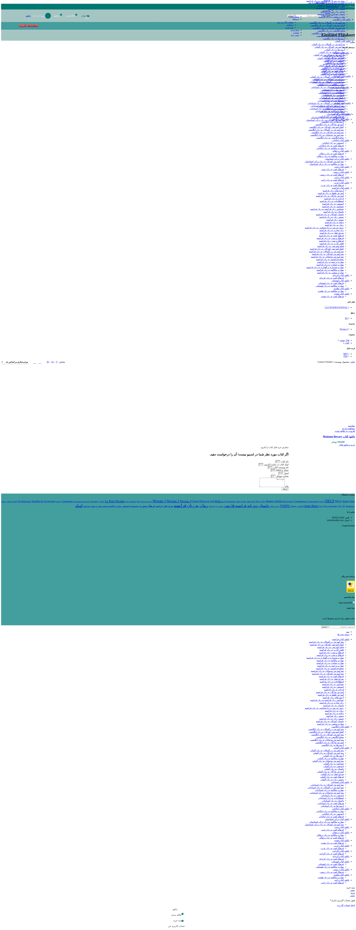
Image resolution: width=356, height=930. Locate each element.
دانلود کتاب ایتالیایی (340, 140)
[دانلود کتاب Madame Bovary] (334, 423)
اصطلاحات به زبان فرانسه (332, 201)
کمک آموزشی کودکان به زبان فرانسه (327, 249)
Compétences (300, 501)
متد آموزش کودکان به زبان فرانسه (328, 254)
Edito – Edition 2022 (9, 502)
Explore (58, 502)
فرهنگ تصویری (147, 506)
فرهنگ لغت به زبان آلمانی (333, 71)
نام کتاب (284, 461)
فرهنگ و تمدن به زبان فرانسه (330, 238)
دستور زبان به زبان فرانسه (331, 217)
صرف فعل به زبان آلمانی (333, 68)
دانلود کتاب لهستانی (340, 280)
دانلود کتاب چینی (341, 167)
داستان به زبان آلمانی (335, 63)
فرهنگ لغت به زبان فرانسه (331, 235)
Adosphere (231, 501)
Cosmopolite (313, 501)
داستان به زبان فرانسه (333, 212)
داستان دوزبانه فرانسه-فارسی (246, 506)
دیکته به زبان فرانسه (335, 6)
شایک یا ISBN (282, 470)
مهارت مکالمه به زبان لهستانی (330, 286)
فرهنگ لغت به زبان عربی (332, 185)
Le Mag (101, 502)
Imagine (94, 501)
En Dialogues (24, 501)
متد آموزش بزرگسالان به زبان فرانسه (326, 251)
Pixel (321, 506)
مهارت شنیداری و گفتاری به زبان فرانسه (325, 267)
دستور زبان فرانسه (336, 9)
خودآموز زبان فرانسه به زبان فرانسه (327, 209)
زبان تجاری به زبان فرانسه (331, 230)
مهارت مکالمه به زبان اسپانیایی (331, 84)
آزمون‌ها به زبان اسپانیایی (333, 100)
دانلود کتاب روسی (341, 172)
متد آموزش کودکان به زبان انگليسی (328, 28)
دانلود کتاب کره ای (340, 275)
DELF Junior (342, 501)
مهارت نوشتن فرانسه (92, 506)
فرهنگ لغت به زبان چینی (332, 169)
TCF (339, 506)
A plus (262, 501)
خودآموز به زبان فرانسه (333, 206)
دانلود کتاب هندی (341, 294)
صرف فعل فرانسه (164, 506)
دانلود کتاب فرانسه (340, 188)
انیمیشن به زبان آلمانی (335, 60)
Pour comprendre (330, 506)
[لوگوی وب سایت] (348, 22)
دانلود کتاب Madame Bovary (339, 436)
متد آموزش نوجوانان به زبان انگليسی (328, 33)
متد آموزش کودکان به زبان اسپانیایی (328, 79)
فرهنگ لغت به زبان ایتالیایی (332, 111)
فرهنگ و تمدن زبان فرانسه (331, 241)
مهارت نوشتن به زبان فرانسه (330, 272)
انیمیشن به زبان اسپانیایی (333, 90)
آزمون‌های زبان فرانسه (333, 190)
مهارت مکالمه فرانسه (111, 506)
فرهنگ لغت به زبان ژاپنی (332, 180)
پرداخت (290, 25)
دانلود (28, 16)
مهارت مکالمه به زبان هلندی (331, 291)
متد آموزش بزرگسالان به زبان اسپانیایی (327, 82)
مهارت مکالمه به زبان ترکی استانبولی (328, 117)
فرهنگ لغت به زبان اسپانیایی (332, 98)
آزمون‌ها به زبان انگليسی (334, 38)
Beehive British (274, 501)
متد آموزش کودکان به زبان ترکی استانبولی (325, 120)
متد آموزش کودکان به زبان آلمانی (329, 47)
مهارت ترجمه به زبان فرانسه (330, 262)
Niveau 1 (159, 501)
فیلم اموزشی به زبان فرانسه (330, 246)
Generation (67, 501)
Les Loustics (130, 501)
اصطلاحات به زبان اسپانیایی (332, 92)
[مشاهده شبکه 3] (39, 362)
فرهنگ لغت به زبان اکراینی (331, 853)
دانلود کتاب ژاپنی (341, 177)
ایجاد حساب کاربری (346, 905)
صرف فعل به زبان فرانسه (332, 233)
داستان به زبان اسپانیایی (334, 95)
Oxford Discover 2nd (203, 501)
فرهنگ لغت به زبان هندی (332, 296)
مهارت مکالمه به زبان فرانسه (330, 270)
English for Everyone (43, 501)
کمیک (79, 506)
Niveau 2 (172, 501)
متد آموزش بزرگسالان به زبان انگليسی (327, 22)
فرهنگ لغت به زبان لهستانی (331, 283)
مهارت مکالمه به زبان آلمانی (332, 52)
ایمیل (286, 473)
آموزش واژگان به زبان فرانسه (330, 196)
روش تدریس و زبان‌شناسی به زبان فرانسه (324, 227)
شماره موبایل (282, 476)
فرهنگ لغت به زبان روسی (332, 175)
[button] (347, 445)
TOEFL (285, 506)
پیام (287, 486)
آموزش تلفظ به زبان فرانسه (331, 193)
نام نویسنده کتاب (281, 467)
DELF (329, 501)
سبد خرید (289, 27)
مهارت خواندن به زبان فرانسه (330, 264)
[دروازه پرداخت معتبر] (351, 592)
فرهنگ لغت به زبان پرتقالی (331, 153)
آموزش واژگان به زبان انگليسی (331, 36)
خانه (352, 362)
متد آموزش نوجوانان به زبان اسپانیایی (328, 87)
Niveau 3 (185, 501)
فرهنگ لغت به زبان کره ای (331, 278)
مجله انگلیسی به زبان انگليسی (331, 30)
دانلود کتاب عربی (341, 182)
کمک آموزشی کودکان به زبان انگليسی (327, 25)
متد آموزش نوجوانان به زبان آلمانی (329, 55)
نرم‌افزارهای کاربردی (28, 26)
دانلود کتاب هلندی (341, 288)
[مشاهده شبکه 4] (34, 362)
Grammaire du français (81, 502)
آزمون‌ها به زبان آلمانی (335, 49)
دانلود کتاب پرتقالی (340, 151)
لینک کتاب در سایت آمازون (276, 464)
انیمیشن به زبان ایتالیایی (334, 109)
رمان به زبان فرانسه (335, 3)
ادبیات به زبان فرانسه (334, 198)
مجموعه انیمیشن (130, 506)
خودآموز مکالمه (275, 506)
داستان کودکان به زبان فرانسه (330, 214)
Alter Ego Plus (253, 501)
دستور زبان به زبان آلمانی (333, 73)
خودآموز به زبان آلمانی (335, 57)
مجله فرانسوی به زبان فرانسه (330, 259)
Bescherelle (288, 501)
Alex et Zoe (241, 501)
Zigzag (294, 506)
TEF (343, 506)
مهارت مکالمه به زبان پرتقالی (330, 156)
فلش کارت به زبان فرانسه (331, 243)
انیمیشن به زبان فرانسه (333, 204)
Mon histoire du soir (144, 502)
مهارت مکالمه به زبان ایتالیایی (331, 106)
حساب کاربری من (285, 22)
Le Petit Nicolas (115, 501)
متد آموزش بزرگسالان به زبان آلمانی (328, 44)
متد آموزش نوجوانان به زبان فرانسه (327, 257)
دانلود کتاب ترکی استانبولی (337, 159)
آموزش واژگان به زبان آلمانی (331, 65)
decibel (322, 502)
